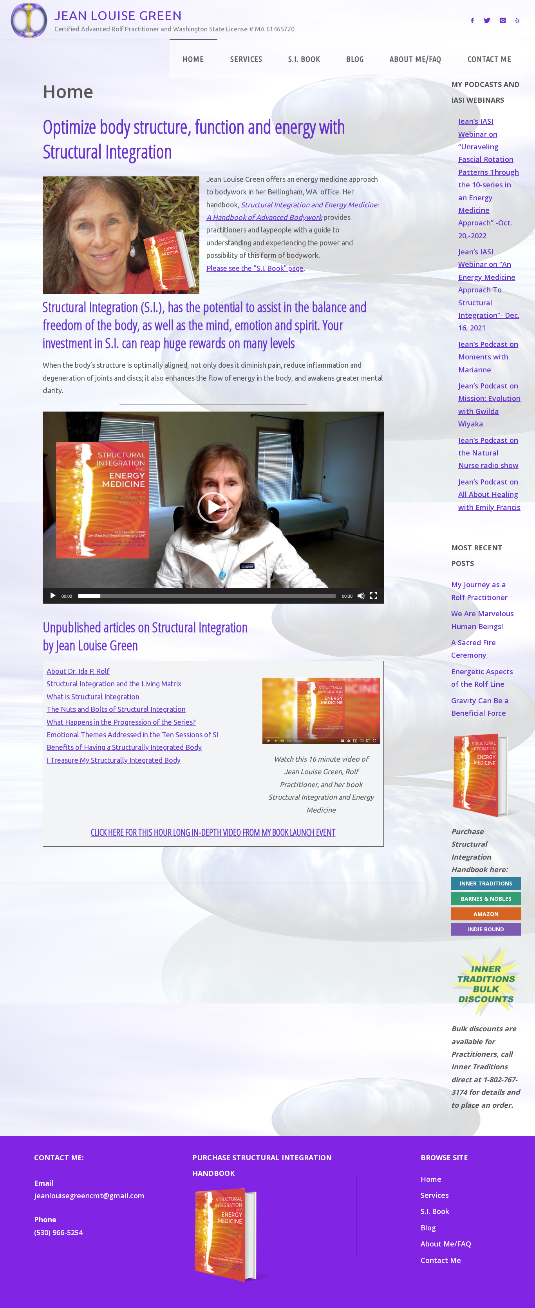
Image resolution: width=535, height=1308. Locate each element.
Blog (428, 1227)
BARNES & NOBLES (486, 898)
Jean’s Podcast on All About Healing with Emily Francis (489, 494)
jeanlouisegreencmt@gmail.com (89, 1195)
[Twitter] (487, 20)
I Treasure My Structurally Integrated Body (114, 760)
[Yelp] (517, 20)
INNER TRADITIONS (486, 883)
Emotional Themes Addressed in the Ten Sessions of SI (133, 734)
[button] (213, 507)
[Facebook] (472, 20)
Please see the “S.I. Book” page (255, 268)
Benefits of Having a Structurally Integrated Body (124, 747)
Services (435, 1195)
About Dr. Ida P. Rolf (78, 671)
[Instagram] (502, 20)
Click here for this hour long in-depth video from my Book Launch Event (213, 832)
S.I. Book (435, 1211)
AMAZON (486, 914)
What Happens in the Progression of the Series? (121, 722)
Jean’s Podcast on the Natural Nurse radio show (488, 452)
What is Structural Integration (93, 696)
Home (431, 1179)
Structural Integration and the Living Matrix (114, 684)
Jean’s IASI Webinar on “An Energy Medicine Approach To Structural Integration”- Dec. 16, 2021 (488, 289)
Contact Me (441, 1260)
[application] (213, 508)
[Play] (53, 596)
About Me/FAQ (446, 1243)
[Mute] (361, 596)
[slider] (207, 596)
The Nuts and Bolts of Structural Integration (116, 709)
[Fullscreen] (374, 596)
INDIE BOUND (486, 929)
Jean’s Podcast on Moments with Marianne (488, 356)
